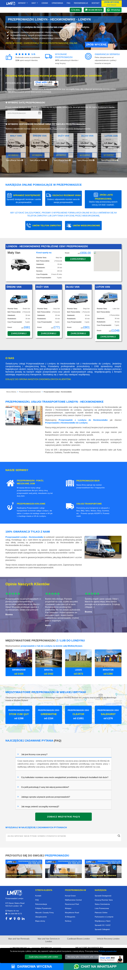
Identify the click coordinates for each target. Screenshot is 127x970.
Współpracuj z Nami (102, 921)
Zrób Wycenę (96, 44)
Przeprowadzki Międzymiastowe (30, 392)
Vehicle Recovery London (108, 939)
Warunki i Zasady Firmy (44, 913)
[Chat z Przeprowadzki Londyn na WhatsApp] (77, 966)
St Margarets (70, 917)
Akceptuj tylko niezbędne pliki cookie (83, 957)
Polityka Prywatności (43, 908)
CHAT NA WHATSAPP (99, 966)
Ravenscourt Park (72, 904)
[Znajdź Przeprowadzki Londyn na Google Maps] (15, 919)
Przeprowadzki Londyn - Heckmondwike (58, 392)
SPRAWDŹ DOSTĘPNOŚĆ (24, 198)
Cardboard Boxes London (78, 939)
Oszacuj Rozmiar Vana (104, 900)
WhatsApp (115, 10)
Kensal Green (70, 896)
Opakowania (57, 3)
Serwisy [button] (22, 3)
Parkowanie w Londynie (104, 917)
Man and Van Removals (18, 939)
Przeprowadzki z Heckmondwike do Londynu (66, 423)
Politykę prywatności (107, 951)
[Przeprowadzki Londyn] (14, 893)
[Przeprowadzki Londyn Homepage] (10, 3)
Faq (68, 3)
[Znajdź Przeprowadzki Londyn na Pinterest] (18, 919)
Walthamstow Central (73, 900)
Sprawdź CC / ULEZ (103, 925)
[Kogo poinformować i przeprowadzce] (23, 869)
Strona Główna (11, 392)
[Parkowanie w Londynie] (103, 869)
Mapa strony (40, 921)
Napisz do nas (13, 911)
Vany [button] (33, 3)
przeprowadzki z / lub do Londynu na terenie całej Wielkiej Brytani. (52, 646)
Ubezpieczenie (41, 917)
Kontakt (96, 3)
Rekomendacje (81, 3)
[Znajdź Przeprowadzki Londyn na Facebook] (6, 919)
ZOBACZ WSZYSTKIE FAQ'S (63, 816)
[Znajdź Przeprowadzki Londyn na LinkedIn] (23, 919)
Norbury (68, 921)
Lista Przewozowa (102, 908)
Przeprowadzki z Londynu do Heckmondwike (83, 420)
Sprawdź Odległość (102, 929)
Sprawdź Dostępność (103, 896)
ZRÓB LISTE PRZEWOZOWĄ (103, 200)
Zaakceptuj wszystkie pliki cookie (43, 957)
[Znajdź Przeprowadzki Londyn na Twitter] (10, 919)
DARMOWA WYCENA (34, 966)
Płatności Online (101, 913)
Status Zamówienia (102, 904)
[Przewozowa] (63, 869)
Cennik (45, 3)
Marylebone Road (72, 913)
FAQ (37, 900)
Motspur (68, 908)
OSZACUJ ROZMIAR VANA (64, 198)
